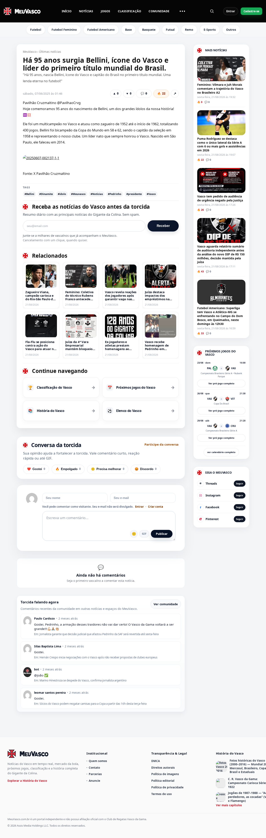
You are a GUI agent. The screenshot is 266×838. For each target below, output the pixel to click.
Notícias (86, 11)
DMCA (155, 761)
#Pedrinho (114, 194)
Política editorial (162, 781)
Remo (189, 30)
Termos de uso (161, 794)
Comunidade (159, 11)
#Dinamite (46, 194)
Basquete (148, 30)
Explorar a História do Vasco (27, 781)
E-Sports (210, 30)
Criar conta (155, 506)
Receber (163, 226)
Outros (231, 30)
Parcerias (95, 774)
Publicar (161, 534)
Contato (94, 767)
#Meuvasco (78, 194)
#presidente (134, 194)
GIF (144, 533)
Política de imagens (165, 774)
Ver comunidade (166, 604)
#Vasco (151, 194)
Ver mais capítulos (229, 805)
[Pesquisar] (212, 11)
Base (128, 30)
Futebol (35, 30)
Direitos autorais (163, 767)
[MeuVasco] (22, 11)
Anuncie (94, 781)
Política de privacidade (167, 787)
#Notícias (97, 194)
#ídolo (62, 194)
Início (66, 11)
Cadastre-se (251, 11)
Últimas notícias (50, 52)
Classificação (129, 11)
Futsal (170, 30)
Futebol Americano (101, 30)
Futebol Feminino (64, 30)
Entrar (230, 11)
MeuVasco (30, 52)
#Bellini (29, 194)
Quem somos (98, 761)
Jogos (105, 11)
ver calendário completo (221, 452)
